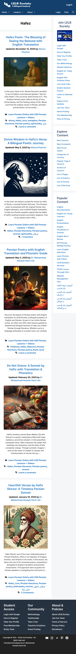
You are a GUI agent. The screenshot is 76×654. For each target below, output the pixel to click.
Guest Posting (63, 111)
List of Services (63, 185)
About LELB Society (61, 614)
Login (58, 12)
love (25, 120)
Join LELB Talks (64, 84)
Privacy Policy (58, 625)
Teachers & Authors (36, 625)
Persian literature (22, 231)
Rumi (35, 350)
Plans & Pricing (63, 119)
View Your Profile (64, 56)
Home (4, 12)
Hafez (19, 120)
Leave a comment (27, 126)
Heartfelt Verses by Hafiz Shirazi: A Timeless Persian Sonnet (25, 488)
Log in (69, 5)
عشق (36, 586)
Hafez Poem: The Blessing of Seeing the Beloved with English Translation (26, 40)
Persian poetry (22, 123)
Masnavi (31, 347)
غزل (44, 123)
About (30, 12)
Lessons (17, 12)
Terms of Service (59, 622)
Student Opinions (64, 67)
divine (12, 120)
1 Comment (27, 237)
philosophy (19, 586)
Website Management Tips (62, 279)
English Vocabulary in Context (63, 230)
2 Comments (27, 592)
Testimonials (33, 618)
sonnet (16, 234)
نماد (23, 589)
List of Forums (63, 182)
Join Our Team (63, 108)
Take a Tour (62, 60)
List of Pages (62, 174)
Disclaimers (57, 629)
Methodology (34, 614)
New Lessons (62, 140)
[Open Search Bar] (73, 12)
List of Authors (63, 178)
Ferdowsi (14, 347)
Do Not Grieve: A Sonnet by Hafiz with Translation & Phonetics (25, 369)
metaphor (33, 120)
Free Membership (64, 115)
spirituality (36, 123)
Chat (66, 12)
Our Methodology (64, 63)
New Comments (64, 144)
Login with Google (12, 614)
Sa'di (41, 350)
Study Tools (9, 629)
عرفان (35, 234)
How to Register (64, 52)
